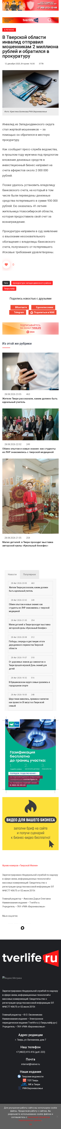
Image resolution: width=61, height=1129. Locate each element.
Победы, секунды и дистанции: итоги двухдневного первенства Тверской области (27, 645)
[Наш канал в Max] (22, 928)
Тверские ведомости (32, 1076)
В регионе (9, 30)
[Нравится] (6, 265)
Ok (30, 1124)
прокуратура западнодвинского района (32, 283)
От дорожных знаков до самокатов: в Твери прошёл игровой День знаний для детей (28, 665)
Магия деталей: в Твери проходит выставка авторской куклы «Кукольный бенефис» (29, 626)
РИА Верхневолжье (33, 1088)
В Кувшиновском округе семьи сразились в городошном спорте (29, 684)
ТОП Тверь (32, 1080)
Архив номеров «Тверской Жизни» (20, 865)
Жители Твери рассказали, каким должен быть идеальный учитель (28, 589)
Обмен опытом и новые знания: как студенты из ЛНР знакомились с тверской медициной (29, 608)
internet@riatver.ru (30, 1064)
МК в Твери (34, 1084)
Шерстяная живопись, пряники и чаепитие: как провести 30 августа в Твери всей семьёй (29, 702)
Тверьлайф (9, 288)
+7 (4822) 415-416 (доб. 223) (30, 1052)
